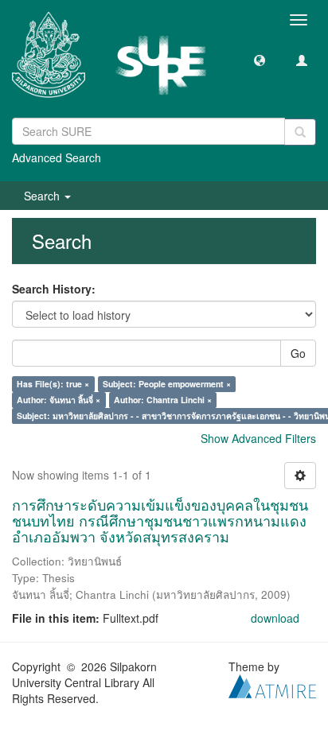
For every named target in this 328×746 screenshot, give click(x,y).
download (275, 618)
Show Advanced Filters (258, 438)
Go (298, 353)
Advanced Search (56, 157)
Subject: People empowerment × (167, 384)
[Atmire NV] (272, 685)
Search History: (54, 289)
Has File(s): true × (53, 384)
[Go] (300, 132)
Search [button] (43, 196)
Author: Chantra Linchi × (163, 400)
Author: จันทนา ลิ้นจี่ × (58, 400)
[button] (259, 59)
